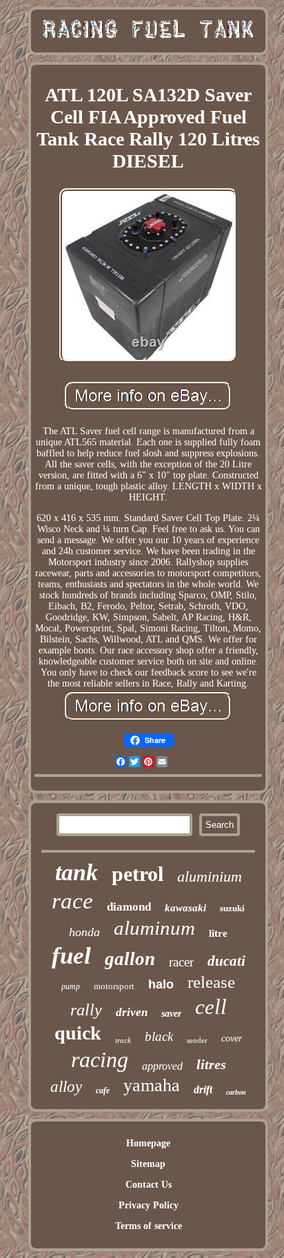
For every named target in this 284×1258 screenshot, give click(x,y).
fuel (71, 955)
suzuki (232, 908)
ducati (226, 961)
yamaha (151, 1085)
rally (86, 1010)
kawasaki (185, 907)
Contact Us (148, 1184)
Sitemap (148, 1164)
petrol (137, 873)
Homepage (148, 1143)
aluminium (209, 876)
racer (181, 962)
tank (76, 872)
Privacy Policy (149, 1205)
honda (84, 932)
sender (197, 1040)
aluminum (154, 928)
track (123, 1040)
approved (162, 1066)
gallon (130, 958)
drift (203, 1089)
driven (132, 1012)
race (72, 901)
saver (171, 1013)
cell (211, 1007)
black (159, 1036)
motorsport (114, 986)
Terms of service (148, 1226)
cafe (103, 1090)
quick (77, 1033)
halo (161, 984)
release (211, 982)
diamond (129, 906)
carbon (236, 1092)
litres (211, 1064)
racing (99, 1059)
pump (70, 986)
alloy (66, 1086)
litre (218, 933)
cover (231, 1038)
